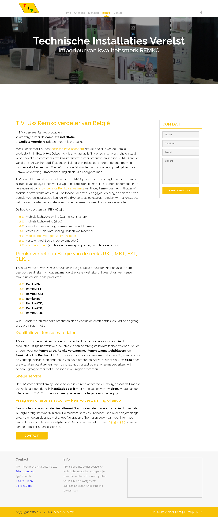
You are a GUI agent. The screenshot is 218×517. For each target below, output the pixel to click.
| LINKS (71, 512)
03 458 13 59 (117, 422)
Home (67, 12)
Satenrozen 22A (25, 471)
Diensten (93, 12)
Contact (118, 12)
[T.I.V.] (29, 8)
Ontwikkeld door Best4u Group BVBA (176, 512)
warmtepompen (36, 245)
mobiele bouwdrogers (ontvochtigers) (51, 235)
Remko (106, 12)
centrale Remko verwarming (65, 188)
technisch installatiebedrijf (67, 149)
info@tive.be (25, 485)
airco (41, 188)
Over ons (79, 12)
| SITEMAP (59, 512)
